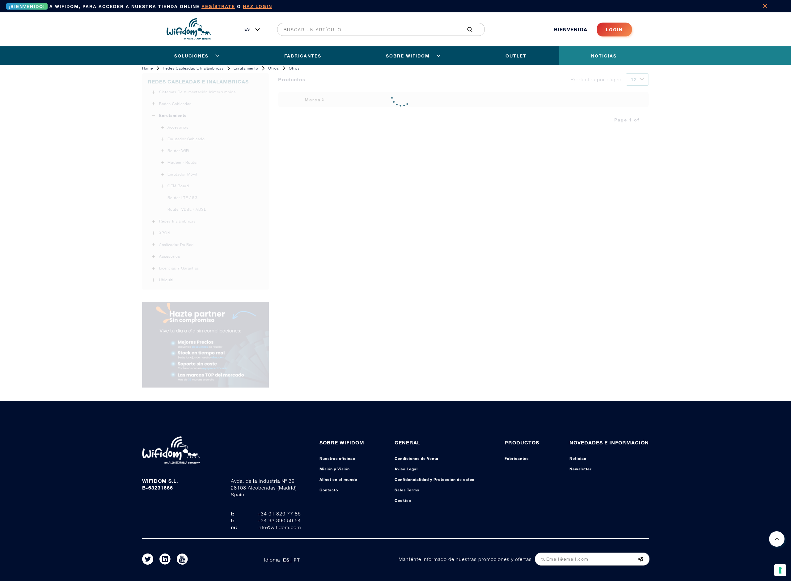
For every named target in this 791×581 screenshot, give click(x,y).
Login (614, 29)
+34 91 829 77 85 (279, 513)
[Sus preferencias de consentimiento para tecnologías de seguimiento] (780, 570)
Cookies (403, 500)
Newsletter (580, 469)
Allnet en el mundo (338, 479)
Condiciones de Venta (416, 458)
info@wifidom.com (279, 527)
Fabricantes (517, 458)
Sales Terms (407, 490)
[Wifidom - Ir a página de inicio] (188, 38)
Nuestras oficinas (337, 458)
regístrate (218, 6)
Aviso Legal (406, 469)
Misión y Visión (334, 469)
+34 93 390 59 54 (279, 520)
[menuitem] (377, 29)
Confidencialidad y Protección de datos (434, 479)
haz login (257, 6)
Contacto (328, 490)
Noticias (577, 458)
